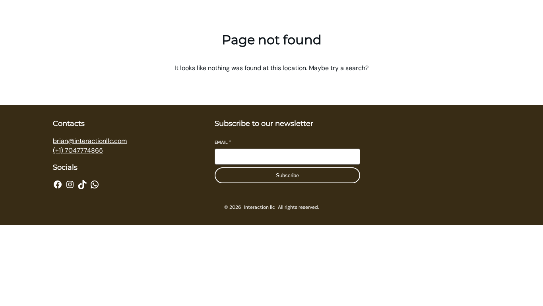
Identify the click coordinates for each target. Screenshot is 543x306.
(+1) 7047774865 (78, 150)
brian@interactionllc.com (90, 141)
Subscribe (287, 175)
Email (223, 142)
